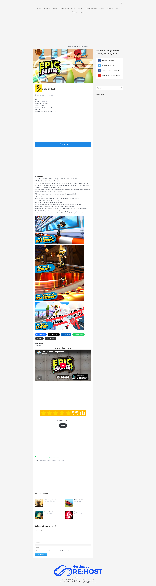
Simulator (110, 8)
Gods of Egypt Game (50, 500)
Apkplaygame (78, 578)
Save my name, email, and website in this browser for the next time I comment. (61, 551)
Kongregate (45, 101)
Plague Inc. (77, 512)
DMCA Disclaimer (72, 582)
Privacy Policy (83, 582)
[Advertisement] (78, 31)
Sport (117, 8)
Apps (82, 12)
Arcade (55, 8)
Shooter (101, 8)
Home (69, 46)
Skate (54, 461)
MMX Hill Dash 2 (79, 500)
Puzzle (73, 8)
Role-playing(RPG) (91, 8)
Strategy (75, 12)
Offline (49, 461)
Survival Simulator (49, 512)
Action (39, 8)
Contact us (92, 582)
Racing (80, 8)
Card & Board (64, 8)
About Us (63, 582)
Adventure (47, 8)
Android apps (100, 94)
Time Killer (60, 461)
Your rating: (59, 420)
